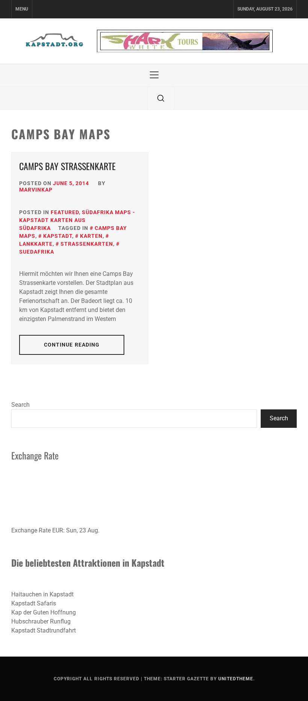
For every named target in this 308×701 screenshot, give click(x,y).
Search (20, 404)
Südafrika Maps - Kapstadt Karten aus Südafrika (77, 220)
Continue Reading (72, 345)
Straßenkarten (86, 244)
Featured (65, 212)
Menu (21, 9)
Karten (91, 236)
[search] (160, 98)
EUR (57, 530)
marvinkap (36, 190)
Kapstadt (57, 236)
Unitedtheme (235, 678)
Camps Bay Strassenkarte (67, 166)
